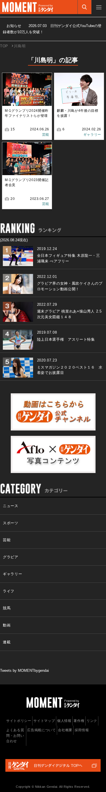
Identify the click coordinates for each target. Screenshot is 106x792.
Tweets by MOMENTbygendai (24, 670)
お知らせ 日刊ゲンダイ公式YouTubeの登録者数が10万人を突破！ (52, 29)
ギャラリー (92, 135)
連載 (6, 642)
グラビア (10, 557)
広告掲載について (41, 730)
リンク (91, 721)
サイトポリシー (18, 721)
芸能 (45, 135)
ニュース (10, 506)
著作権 (78, 721)
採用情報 (82, 730)
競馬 (6, 608)
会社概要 (65, 730)
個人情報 (64, 721)
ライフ (8, 591)
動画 (6, 625)
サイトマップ (44, 721)
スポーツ (10, 523)
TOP (4, 46)
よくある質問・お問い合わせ (15, 735)
